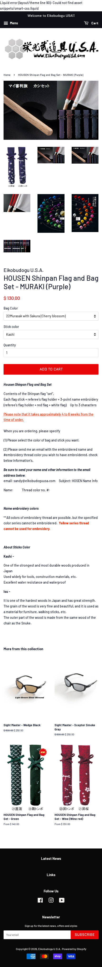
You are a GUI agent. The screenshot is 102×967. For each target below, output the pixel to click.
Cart (94, 23)
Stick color (11, 327)
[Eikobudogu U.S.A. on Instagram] (51, 901)
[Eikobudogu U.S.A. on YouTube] (62, 901)
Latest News (51, 858)
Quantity (10, 345)
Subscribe (84, 934)
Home (7, 75)
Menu (13, 23)
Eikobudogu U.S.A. (49, 948)
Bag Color (11, 308)
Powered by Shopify (74, 948)
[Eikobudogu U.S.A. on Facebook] (40, 901)
